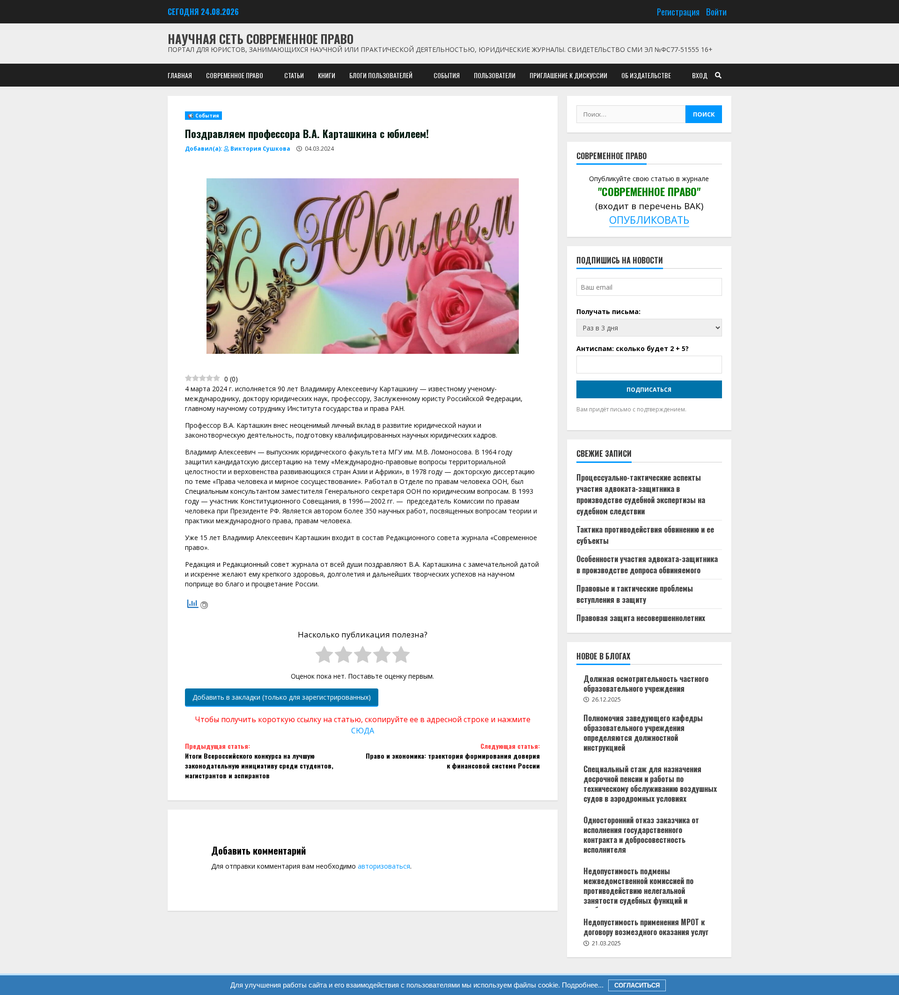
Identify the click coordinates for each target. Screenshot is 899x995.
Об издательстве (646, 75)
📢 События (203, 115)
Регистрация (678, 11)
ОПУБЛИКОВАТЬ (649, 220)
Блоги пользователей (381, 75)
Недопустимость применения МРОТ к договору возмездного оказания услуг (645, 926)
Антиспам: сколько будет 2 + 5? (632, 348)
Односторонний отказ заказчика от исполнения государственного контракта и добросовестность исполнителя (641, 834)
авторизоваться (384, 866)
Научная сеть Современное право (261, 38)
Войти (716, 11)
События (447, 75)
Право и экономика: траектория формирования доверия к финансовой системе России (453, 755)
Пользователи (495, 75)
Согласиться (637, 985)
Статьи (294, 75)
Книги (326, 75)
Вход (699, 75)
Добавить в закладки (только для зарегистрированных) (281, 697)
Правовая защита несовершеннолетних (640, 617)
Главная (180, 75)
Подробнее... (582, 985)
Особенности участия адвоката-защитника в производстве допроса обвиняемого (647, 564)
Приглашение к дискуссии (568, 75)
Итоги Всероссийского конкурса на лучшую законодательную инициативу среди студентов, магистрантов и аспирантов (259, 760)
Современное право (234, 75)
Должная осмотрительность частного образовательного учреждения (645, 683)
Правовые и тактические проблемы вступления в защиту (634, 594)
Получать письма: (608, 311)
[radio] (324, 656)
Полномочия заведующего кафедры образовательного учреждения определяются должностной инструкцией (643, 732)
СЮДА (362, 730)
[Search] (718, 75)
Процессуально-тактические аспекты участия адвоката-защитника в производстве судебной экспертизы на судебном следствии (640, 494)
